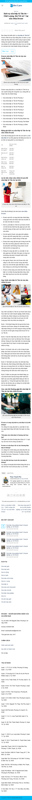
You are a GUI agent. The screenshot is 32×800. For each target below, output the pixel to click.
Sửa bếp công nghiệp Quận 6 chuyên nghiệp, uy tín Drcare (17, 547)
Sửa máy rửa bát (6, 590)
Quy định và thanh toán (8, 649)
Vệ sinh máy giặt (6, 599)
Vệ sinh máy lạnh (6, 602)
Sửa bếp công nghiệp (7, 593)
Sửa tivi (3, 596)
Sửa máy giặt (5, 566)
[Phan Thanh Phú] (5, 480)
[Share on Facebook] (11, 495)
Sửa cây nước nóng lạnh (8, 587)
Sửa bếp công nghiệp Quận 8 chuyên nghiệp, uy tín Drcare (17, 526)
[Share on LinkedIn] (23, 495)
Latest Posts (10, 473)
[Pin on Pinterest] (20, 495)
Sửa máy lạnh (5, 569)
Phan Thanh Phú (15, 477)
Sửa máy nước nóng (7, 578)
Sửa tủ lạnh (4, 575)
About (3, 473)
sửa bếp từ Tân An (23, 35)
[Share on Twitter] (14, 495)
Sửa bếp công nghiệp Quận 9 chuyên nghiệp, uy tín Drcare (17, 533)
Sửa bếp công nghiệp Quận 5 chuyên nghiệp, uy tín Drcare (17, 554)
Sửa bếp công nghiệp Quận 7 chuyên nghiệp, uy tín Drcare (17, 540)
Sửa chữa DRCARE (23, 478)
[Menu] (2, 5)
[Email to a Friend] (17, 495)
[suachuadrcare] (16, 5)
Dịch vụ (16, 11)
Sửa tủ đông (5, 572)
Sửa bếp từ (4, 584)
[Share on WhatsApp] (8, 495)
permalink (27, 501)
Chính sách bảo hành (7, 645)
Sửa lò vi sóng (5, 581)
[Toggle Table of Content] (11, 51)
